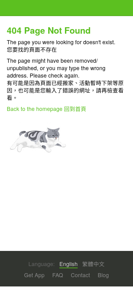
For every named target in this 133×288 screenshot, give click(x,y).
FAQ (57, 275)
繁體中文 (93, 264)
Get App (34, 275)
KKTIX (22, 8)
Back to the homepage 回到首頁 (46, 108)
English (68, 264)
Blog (103, 275)
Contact (80, 275)
